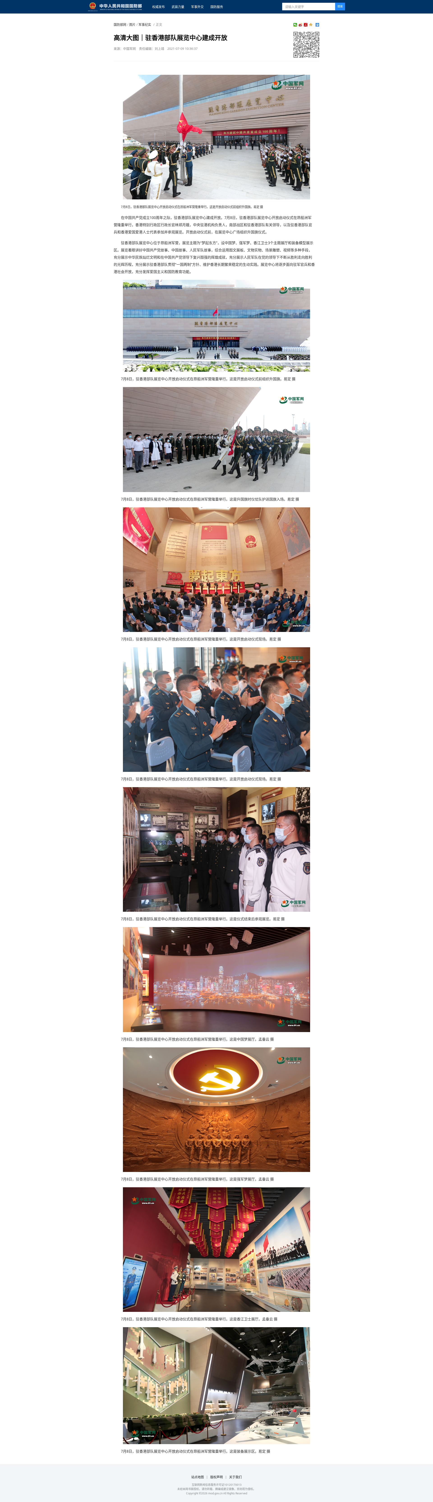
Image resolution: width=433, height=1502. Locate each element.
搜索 (340, 6)
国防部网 (120, 24)
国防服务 (216, 7)
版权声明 (216, 1477)
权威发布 (158, 7)
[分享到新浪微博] (300, 25)
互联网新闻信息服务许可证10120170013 (217, 1485)
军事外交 (197, 7)
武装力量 (178, 7)
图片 (132, 24)
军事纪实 (144, 24)
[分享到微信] (295, 25)
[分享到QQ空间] (311, 25)
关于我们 (235, 1477)
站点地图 (197, 1477)
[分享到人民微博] (306, 25)
